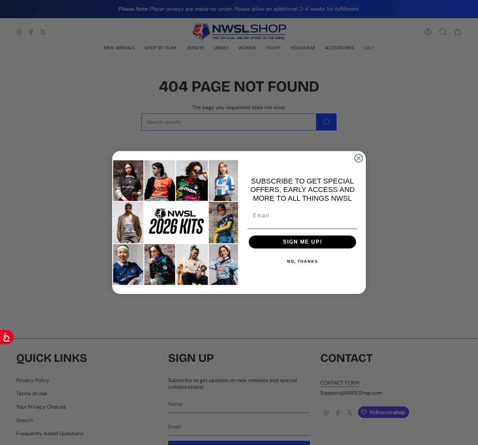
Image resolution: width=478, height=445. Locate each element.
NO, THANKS (302, 261)
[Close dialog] (359, 158)
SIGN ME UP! (302, 242)
